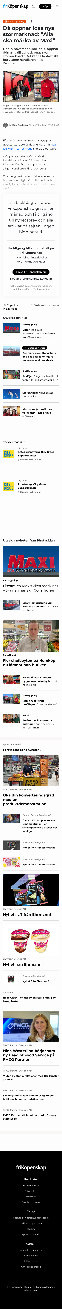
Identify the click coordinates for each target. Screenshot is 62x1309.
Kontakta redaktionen (31, 1250)
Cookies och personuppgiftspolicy (31, 1217)
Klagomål (31, 1229)
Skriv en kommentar (46, 305)
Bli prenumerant (31, 1185)
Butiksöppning (16, 21)
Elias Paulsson (20, 125)
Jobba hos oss (31, 1261)
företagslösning (41, 289)
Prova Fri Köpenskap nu (31, 272)
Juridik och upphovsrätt (31, 1223)
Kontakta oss (31, 1255)
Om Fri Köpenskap (31, 1266)
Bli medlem (31, 1191)
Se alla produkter (31, 1202)
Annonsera (31, 1196)
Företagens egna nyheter (21, 750)
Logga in (46, 278)
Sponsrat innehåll (31, 1234)
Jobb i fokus (12, 442)
